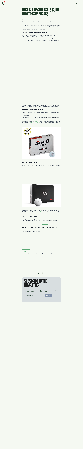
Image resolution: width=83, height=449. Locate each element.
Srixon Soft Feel (25, 246)
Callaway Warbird (25, 251)
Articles (36, 3)
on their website (38, 211)
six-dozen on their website (36, 122)
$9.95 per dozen (45, 224)
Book (40, 3)
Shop (31, 3)
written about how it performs (50, 117)
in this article (54, 166)
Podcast (51, 3)
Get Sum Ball (37, 121)
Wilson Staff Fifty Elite (26, 249)
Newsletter (45, 3)
